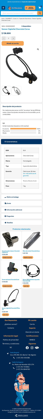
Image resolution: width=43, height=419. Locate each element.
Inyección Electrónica (25, 18)
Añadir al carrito (13, 43)
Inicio (3, 18)
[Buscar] (39, 13)
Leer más (26, 286)
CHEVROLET (9, 18)
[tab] (21, 141)
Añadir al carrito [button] (7, 257)
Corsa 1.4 (15, 18)
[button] (38, 49)
